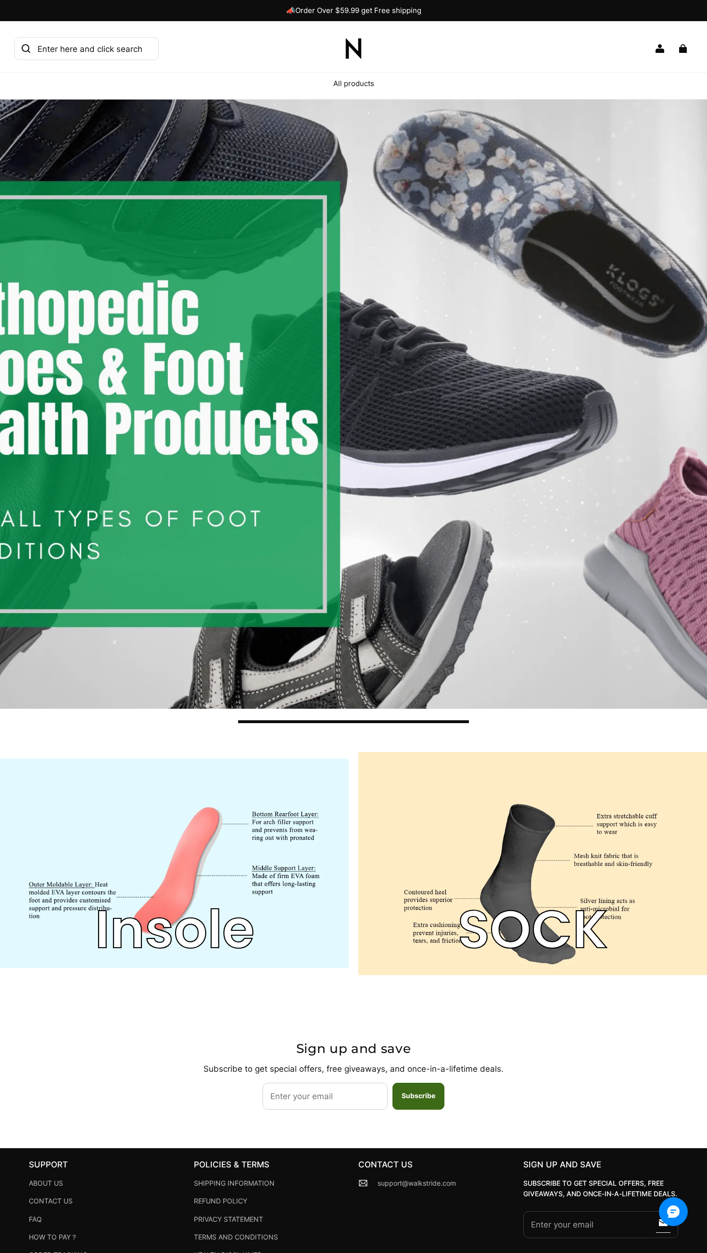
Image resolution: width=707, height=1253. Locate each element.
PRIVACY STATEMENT (228, 1219)
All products (353, 83)
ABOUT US (46, 1183)
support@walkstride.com (417, 1183)
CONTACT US (51, 1201)
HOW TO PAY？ (53, 1237)
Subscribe (418, 1095)
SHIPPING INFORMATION (234, 1183)
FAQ (35, 1219)
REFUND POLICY (220, 1201)
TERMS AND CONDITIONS (236, 1237)
